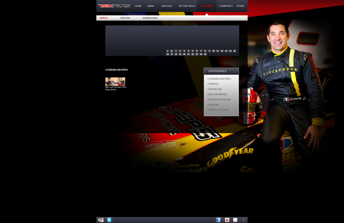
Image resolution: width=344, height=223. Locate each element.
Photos (125, 18)
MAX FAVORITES (217, 94)
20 (184, 54)
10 (213, 51)
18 (176, 54)
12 (222, 51)
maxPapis (114, 6)
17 (172, 54)
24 (201, 54)
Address (101, 220)
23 (197, 54)
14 (230, 51)
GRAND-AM (215, 89)
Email (235, 220)
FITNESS (213, 84)
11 (218, 51)
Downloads (150, 18)
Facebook (219, 220)
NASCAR (213, 104)
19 (180, 54)
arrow (244, 220)
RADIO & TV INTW (218, 110)
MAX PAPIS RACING (219, 99)
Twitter (109, 220)
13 (226, 51)
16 (167, 54)
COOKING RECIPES (219, 78)
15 (234, 51)
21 (188, 54)
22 (193, 54)
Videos (103, 18)
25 (205, 54)
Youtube (227, 220)
